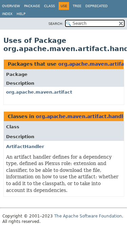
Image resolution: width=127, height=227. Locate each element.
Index (7, 14)
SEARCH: (55, 24)
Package (32, 6)
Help (21, 14)
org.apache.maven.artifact (39, 92)
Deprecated (96, 6)
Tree (77, 6)
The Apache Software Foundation (88, 216)
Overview (11, 6)
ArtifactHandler (25, 146)
